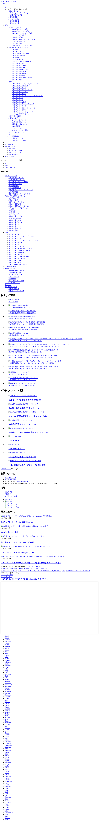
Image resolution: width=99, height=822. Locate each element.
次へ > (7, 469)
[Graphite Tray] (16, 444)
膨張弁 (87, 571)
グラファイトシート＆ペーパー (23, 112)
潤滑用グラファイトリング (18, 374)
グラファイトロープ (19, 106)
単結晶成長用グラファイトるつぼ (22, 424)
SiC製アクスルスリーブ (9, 571)
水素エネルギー (14, 118)
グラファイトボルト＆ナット (22, 90)
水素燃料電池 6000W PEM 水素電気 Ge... (22, 313)
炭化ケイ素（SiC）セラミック (19, 47)
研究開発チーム (14, 154)
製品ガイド (8, 492)
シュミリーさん (6, 577)
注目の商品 (13, 569)
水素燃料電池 (13, 17)
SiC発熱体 (15, 57)
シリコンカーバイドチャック (22, 61)
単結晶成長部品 (17, 37)
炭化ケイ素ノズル (18, 63)
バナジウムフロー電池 (20, 130)
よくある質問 (9, 144)
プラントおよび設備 (15, 150)
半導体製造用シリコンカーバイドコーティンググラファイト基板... (32, 363)
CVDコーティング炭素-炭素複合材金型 (25, 400)
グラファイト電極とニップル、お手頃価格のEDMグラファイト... (31, 357)
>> (10, 469)
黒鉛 (10, 82)
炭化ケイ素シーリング (20, 69)
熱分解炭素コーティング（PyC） (23, 45)
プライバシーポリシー (34, 567)
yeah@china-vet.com (22, 481)
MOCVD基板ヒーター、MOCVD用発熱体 (23, 329)
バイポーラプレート (19, 120)
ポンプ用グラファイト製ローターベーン (22, 380)
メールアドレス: (10, 481)
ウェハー (12, 134)
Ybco (63, 571)
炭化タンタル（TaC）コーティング (24, 39)
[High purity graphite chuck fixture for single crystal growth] (26, 412)
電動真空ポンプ (17, 138)
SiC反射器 (15, 49)
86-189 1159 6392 (10, 479)
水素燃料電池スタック (20, 122)
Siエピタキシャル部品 (20, 29)
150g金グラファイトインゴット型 (22, 457)
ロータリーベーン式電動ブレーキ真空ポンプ (45, 571)
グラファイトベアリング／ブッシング (25, 84)
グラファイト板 (17, 100)
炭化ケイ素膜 (17, 79)
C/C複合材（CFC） (15, 116)
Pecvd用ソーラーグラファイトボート (21, 385)
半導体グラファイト (15, 15)
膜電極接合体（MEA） (20, 124)
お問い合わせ (9, 156)
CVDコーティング (15, 27)
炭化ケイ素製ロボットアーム (22, 77)
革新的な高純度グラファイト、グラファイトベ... (25, 341)
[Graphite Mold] (15, 436)
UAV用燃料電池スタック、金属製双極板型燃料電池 (26, 324)
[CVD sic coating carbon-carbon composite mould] (23, 396)
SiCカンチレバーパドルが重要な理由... (17, 522)
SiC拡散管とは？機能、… (11, 532)
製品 (6, 25)
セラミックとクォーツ (16, 132)
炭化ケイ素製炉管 (18, 75)
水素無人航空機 (14, 23)
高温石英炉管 (13, 302)
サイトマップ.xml (11, 496)
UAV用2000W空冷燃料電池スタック (21, 318)
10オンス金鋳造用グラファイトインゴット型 (27, 465)
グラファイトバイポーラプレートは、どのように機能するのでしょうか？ (31, 563)
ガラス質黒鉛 (17, 43)
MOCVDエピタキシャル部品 (22, 33)
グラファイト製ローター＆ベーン (24, 108)
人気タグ (8, 494)
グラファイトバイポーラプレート (20, 13)
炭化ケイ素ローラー (19, 73)
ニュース (8, 142)
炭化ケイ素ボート (18, 59)
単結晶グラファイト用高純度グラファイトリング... (29, 432)
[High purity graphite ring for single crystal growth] (23, 428)
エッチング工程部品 (19, 35)
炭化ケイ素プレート (19, 65)
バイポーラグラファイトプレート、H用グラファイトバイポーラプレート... (34, 346)
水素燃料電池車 (14, 21)
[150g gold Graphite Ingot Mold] (21, 452)
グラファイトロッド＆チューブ (23, 104)
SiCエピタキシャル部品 (20, 31)
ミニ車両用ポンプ (15, 136)
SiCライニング (17, 51)
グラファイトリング (19, 102)
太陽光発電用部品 (18, 41)
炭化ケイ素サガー (18, 67)
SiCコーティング (14, 11)
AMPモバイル (44, 569)
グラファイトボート (19, 88)
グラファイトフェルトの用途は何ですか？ (18, 553)
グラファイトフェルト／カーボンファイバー (27, 96)
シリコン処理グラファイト (21, 114)
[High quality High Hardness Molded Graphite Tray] (23, 404)
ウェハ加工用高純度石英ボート (19, 307)
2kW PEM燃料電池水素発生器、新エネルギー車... (26, 352)
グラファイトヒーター (20, 92)
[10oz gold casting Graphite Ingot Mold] (25, 461)
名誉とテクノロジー (15, 152)
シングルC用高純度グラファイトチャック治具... (28, 416)
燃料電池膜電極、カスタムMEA (20, 335)
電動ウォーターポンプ (20, 140)
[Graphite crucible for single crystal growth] (21, 420)
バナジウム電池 (14, 19)
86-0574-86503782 (10, 478)
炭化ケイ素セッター (19, 71)
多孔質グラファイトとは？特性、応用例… (18, 542)
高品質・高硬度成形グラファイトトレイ (25, 408)
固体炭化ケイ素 (14, 198)
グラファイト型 (17, 98)
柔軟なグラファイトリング (75, 571)
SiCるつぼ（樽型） (19, 55)
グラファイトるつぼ (19, 94)
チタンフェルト (17, 128)
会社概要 (12, 148)
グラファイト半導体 (19, 110)
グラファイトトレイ (17, 449)
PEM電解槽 (16, 126)
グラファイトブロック (20, 86)
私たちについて (10, 146)
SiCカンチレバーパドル (20, 53)
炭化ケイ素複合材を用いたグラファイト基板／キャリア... (28, 369)
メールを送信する (7, 575)
